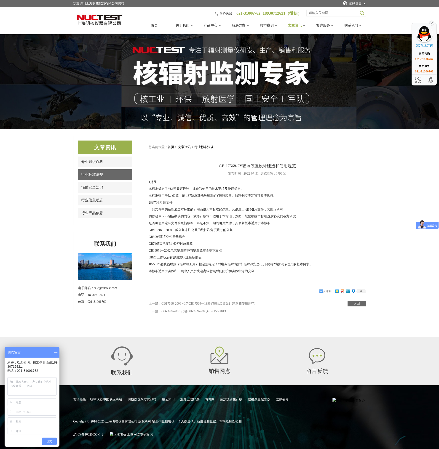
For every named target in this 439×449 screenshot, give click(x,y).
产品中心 (210, 25)
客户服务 (323, 25)
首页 (154, 25)
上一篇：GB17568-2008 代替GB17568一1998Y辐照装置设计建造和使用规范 (201, 303)
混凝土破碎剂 (190, 399)
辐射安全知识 (92, 187)
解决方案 (239, 25)
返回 (356, 303)
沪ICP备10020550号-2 (88, 434)
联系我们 (351, 25)
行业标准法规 (92, 174)
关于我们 (182, 25)
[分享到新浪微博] (342, 293)
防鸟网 (210, 399)
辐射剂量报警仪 (259, 399)
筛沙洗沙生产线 (231, 399)
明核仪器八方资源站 (142, 399)
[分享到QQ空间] (337, 293)
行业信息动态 (92, 200)
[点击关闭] (431, 23)
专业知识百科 (92, 162)
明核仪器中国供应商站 (106, 399)
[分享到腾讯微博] (348, 293)
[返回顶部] (431, 79)
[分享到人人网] (353, 293)
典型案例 (267, 25)
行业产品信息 (92, 213)
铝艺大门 (169, 399)
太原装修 (282, 399)
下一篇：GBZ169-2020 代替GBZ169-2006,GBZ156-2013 (187, 311)
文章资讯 (295, 25)
